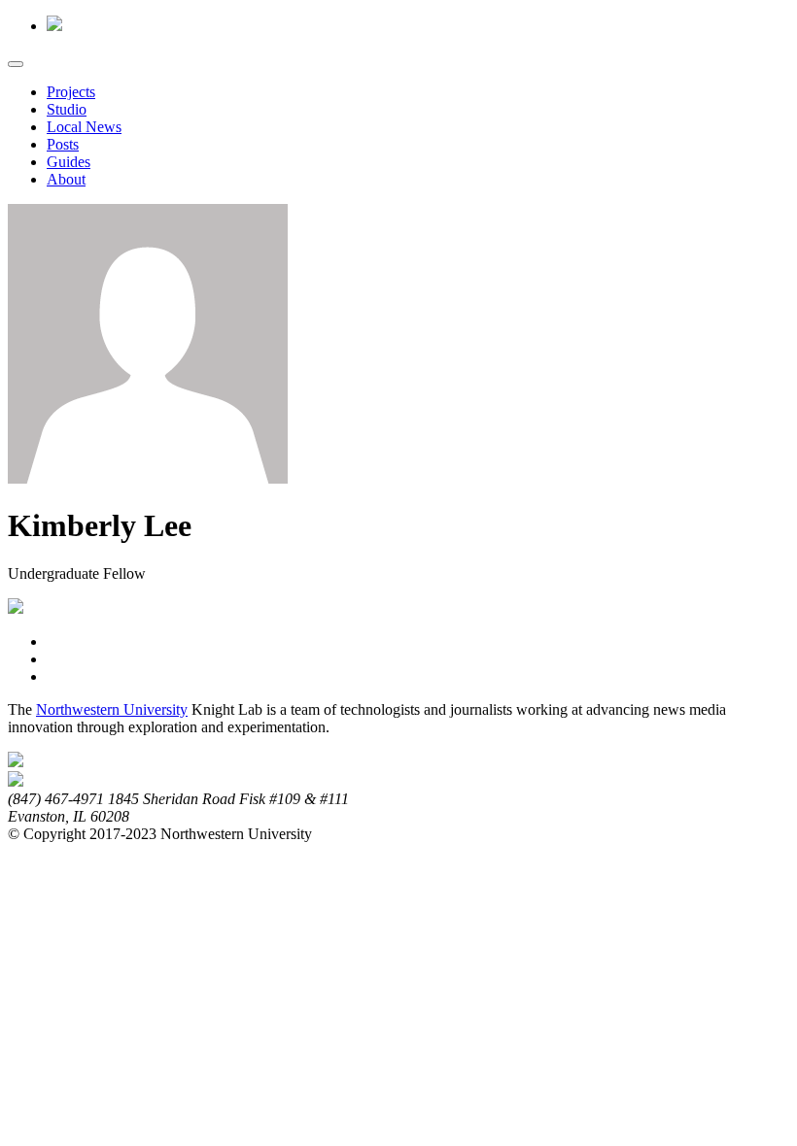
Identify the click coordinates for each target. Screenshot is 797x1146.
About (66, 179)
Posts (63, 144)
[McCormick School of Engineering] (15, 781)
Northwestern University (112, 709)
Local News (84, 126)
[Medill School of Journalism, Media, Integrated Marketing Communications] (15, 762)
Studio (67, 109)
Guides (68, 161)
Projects (71, 92)
